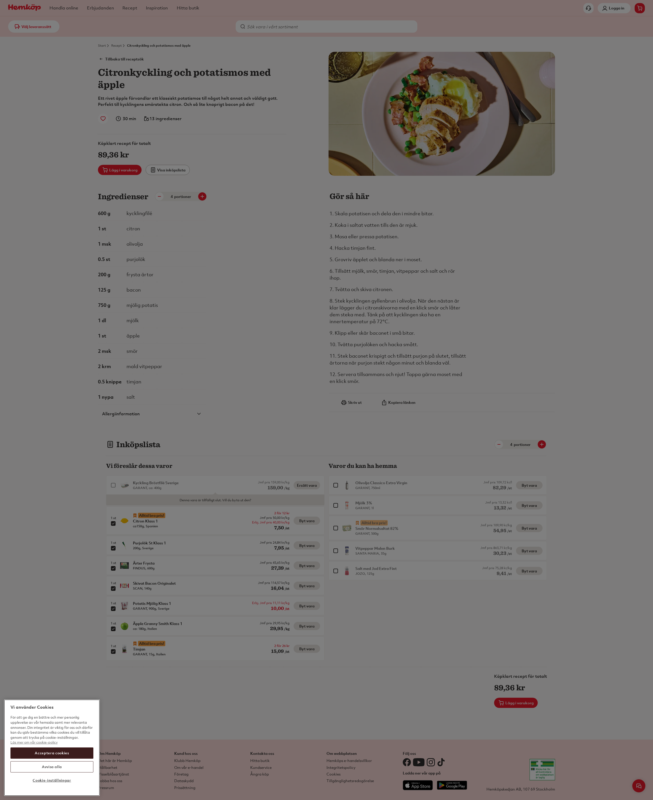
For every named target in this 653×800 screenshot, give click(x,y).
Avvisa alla (52, 766)
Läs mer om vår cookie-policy (34, 742)
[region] (52, 747)
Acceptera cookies (52, 753)
